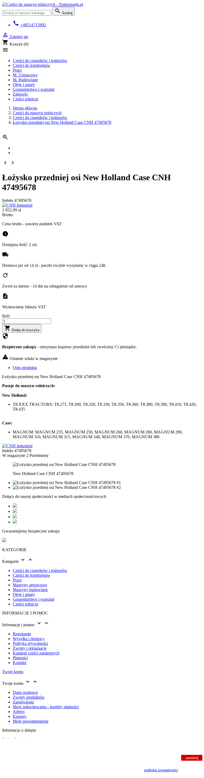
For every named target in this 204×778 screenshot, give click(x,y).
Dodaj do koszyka (21, 328)
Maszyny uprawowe (30, 585)
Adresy (19, 711)
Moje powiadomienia (30, 721)
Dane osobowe (25, 692)
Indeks (8, 200)
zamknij (191, 758)
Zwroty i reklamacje (29, 648)
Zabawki (20, 94)
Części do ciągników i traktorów (40, 60)
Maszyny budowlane (30, 589)
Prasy (17, 70)
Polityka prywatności (30, 643)
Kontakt (19, 662)
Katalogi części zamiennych (36, 653)
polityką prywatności (161, 770)
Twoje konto (12, 671)
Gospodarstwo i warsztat (33, 89)
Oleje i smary (24, 84)
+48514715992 (29, 25)
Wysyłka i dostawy (29, 638)
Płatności (20, 658)
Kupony (20, 716)
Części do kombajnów (31, 65)
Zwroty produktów (29, 697)
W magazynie (13, 455)
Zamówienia (23, 702)
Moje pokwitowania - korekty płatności (46, 707)
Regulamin (22, 634)
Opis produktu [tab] (25, 367)
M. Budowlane (25, 79)
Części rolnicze (25, 99)
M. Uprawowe (25, 75)
